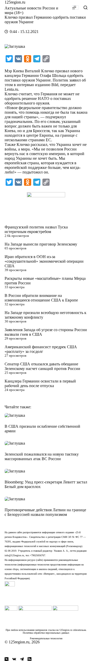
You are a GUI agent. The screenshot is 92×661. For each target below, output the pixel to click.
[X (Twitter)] (6, 659)
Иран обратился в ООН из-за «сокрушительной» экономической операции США (44, 261)
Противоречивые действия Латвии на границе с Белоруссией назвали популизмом (45, 512)
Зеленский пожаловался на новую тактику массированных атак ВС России (42, 456)
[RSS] (29, 659)
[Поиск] (85, 7)
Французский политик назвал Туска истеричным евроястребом (36, 229)
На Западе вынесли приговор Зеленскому (41, 244)
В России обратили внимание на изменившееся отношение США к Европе (41, 297)
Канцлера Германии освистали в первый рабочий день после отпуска (40, 383)
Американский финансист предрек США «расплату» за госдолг (41, 349)
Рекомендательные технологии (46, 638)
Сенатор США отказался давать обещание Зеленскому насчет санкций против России (42, 366)
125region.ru (15, 2)
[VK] (14, 659)
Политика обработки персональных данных (46, 632)
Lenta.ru (11, 89)
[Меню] (75, 7)
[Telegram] (22, 659)
